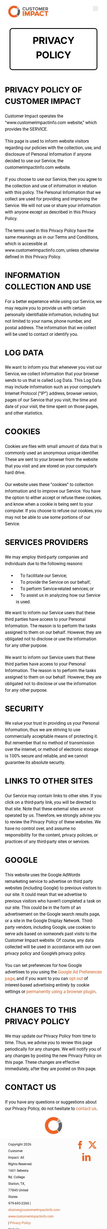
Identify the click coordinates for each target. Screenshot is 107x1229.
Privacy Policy (20, 1223)
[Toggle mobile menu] (96, 8)
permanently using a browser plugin (60, 991)
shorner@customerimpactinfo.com (34, 1210)
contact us (86, 1108)
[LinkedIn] (86, 1157)
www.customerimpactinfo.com (31, 1216)
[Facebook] (80, 1145)
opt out (76, 978)
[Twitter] (92, 1145)
